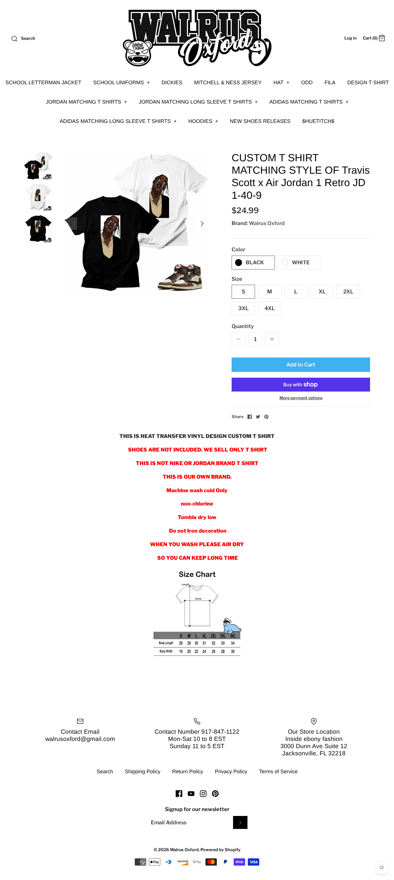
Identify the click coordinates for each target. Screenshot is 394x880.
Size (237, 279)
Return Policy (187, 771)
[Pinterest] (215, 793)
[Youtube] (191, 793)
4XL (269, 308)
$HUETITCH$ (318, 121)
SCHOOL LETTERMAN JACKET (43, 82)
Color (238, 249)
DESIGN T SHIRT (368, 82)
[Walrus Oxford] (197, 38)
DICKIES (172, 82)
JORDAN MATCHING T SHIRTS (86, 102)
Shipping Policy (142, 771)
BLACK (255, 262)
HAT (281, 82)
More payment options (300, 398)
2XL (348, 292)
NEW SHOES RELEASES (260, 121)
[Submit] (240, 822)
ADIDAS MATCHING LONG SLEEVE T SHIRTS (118, 121)
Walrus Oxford (267, 223)
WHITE (301, 262)
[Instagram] (203, 793)
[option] (136, 223)
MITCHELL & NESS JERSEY (228, 82)
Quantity (243, 326)
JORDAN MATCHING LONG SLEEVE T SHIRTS (198, 102)
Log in (350, 38)
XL (322, 292)
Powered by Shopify (220, 849)
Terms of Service (278, 771)
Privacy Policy (231, 771)
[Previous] (70, 223)
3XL (243, 308)
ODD (307, 82)
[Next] (202, 223)
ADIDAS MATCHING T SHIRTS (309, 102)
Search (105, 771)
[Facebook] (179, 793)
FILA (329, 82)
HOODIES (203, 121)
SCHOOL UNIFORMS (121, 82)
